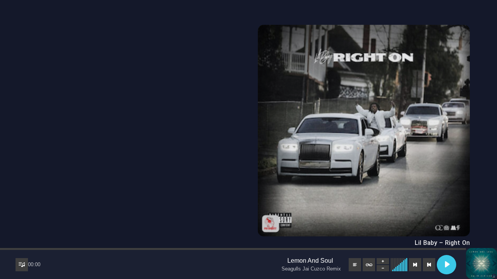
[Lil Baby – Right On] (364, 30)
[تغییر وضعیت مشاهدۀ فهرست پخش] (22, 264)
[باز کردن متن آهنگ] (355, 264)
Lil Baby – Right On (442, 243)
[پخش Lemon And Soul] (446, 264)
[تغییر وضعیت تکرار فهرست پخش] (369, 264)
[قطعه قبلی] (429, 264)
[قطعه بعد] (415, 264)
